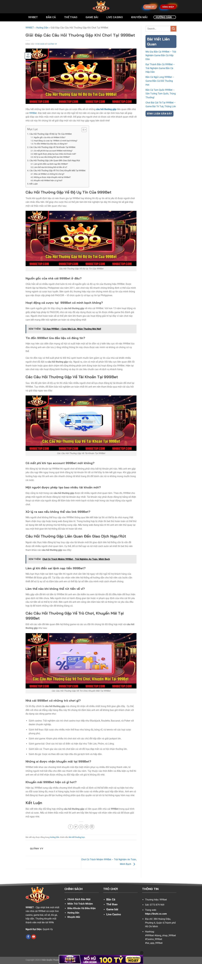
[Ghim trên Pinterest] (86, 826)
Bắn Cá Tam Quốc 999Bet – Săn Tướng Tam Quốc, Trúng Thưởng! (161, 94)
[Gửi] (173, 29)
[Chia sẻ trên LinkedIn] (91, 826)
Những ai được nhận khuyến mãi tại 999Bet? (52, 177)
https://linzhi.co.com (156, 913)
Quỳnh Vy (52, 44)
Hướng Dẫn (164, 17)
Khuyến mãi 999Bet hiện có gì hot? (48, 180)
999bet (163, 899)
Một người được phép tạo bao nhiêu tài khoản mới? (55, 154)
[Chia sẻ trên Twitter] (75, 826)
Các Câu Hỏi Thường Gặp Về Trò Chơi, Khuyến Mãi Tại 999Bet (57, 170)
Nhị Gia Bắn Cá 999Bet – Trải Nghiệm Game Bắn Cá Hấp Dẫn (161, 55)
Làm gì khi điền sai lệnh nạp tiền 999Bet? (51, 164)
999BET (30, 27)
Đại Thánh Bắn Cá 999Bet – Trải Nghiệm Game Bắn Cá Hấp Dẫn (160, 68)
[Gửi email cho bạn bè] (81, 826)
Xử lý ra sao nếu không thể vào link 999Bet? (52, 157)
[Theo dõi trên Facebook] (28, 936)
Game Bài (92, 17)
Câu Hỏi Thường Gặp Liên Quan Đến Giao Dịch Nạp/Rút (54, 160)
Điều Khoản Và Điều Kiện (81, 908)
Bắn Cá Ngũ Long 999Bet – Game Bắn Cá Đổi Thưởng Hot (160, 81)
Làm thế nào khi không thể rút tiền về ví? (50, 167)
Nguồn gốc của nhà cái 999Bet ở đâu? (49, 137)
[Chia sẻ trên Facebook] (70, 826)
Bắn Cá (51, 17)
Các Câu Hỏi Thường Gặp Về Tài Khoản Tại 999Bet (52, 147)
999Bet (33, 17)
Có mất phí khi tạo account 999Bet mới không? (53, 151)
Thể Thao (70, 17)
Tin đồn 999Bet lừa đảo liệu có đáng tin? (50, 144)
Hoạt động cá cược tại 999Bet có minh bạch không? (55, 141)
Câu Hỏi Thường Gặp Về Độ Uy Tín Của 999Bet (50, 134)
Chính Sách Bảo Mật (79, 899)
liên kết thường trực (77, 837)
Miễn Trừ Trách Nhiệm (80, 903)
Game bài (112, 909)
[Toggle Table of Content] (82, 129)
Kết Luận (33, 184)
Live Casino (114, 17)
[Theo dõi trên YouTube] (33, 936)
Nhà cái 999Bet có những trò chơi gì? (49, 174)
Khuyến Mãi (139, 17)
